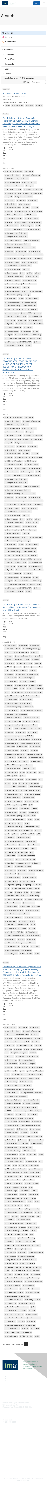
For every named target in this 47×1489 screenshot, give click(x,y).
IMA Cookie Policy (9, 1461)
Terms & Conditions (10, 1464)
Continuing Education (10, 1443)
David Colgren (10, 148)
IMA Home (6, 1437)
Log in (37, 3)
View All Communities (10, 102)
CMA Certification (9, 1440)
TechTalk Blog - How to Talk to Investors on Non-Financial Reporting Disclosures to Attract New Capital (22, 607)
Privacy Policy (8, 1468)
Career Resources (9, 1446)
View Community (24, 102)
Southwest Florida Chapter (15, 93)
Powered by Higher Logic (23, 1484)
